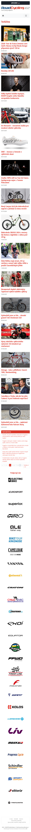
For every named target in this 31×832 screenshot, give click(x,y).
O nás (11, 819)
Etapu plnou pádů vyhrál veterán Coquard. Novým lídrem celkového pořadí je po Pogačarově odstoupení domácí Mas (15, 453)
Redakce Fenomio (20, 828)
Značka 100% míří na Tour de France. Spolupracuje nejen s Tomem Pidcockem (15, 180)
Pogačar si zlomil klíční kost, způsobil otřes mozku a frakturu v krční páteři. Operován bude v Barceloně (15, 447)
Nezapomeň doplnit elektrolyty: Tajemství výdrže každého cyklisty (14, 290)
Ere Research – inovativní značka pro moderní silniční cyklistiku (15, 126)
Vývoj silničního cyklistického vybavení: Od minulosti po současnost (12, 343)
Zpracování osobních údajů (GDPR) (17, 822)
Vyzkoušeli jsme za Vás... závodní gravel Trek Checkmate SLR (13, 316)
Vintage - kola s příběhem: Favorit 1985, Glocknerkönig (14, 371)
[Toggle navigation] (26, 15)
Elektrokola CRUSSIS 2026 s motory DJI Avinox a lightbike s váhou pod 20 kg (14, 234)
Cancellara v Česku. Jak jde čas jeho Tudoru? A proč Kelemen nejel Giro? (14, 397)
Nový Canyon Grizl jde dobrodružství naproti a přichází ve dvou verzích (15, 207)
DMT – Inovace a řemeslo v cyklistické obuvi (11, 152)
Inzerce (21, 819)
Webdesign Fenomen (9, 828)
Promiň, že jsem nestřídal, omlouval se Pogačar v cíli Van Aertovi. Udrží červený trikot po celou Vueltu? (15, 436)
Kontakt (16, 819)
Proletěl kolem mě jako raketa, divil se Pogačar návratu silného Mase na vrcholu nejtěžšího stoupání (14, 459)
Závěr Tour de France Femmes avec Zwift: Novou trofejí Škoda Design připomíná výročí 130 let (14, 45)
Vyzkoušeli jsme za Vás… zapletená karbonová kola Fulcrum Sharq (14, 423)
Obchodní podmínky (16, 820)
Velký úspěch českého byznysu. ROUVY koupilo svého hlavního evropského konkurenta (12, 95)
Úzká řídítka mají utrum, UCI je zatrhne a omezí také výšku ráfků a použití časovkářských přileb (14, 263)
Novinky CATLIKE (7, 70)
